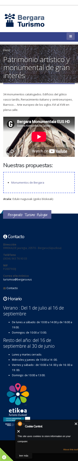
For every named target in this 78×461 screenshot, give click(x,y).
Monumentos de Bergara (27, 182)
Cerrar (76, 423)
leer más (23, 455)
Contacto (12, 288)
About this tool (70, 449)
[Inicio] (32, 20)
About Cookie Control (19, 423)
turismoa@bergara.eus (17, 279)
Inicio (6, 50)
